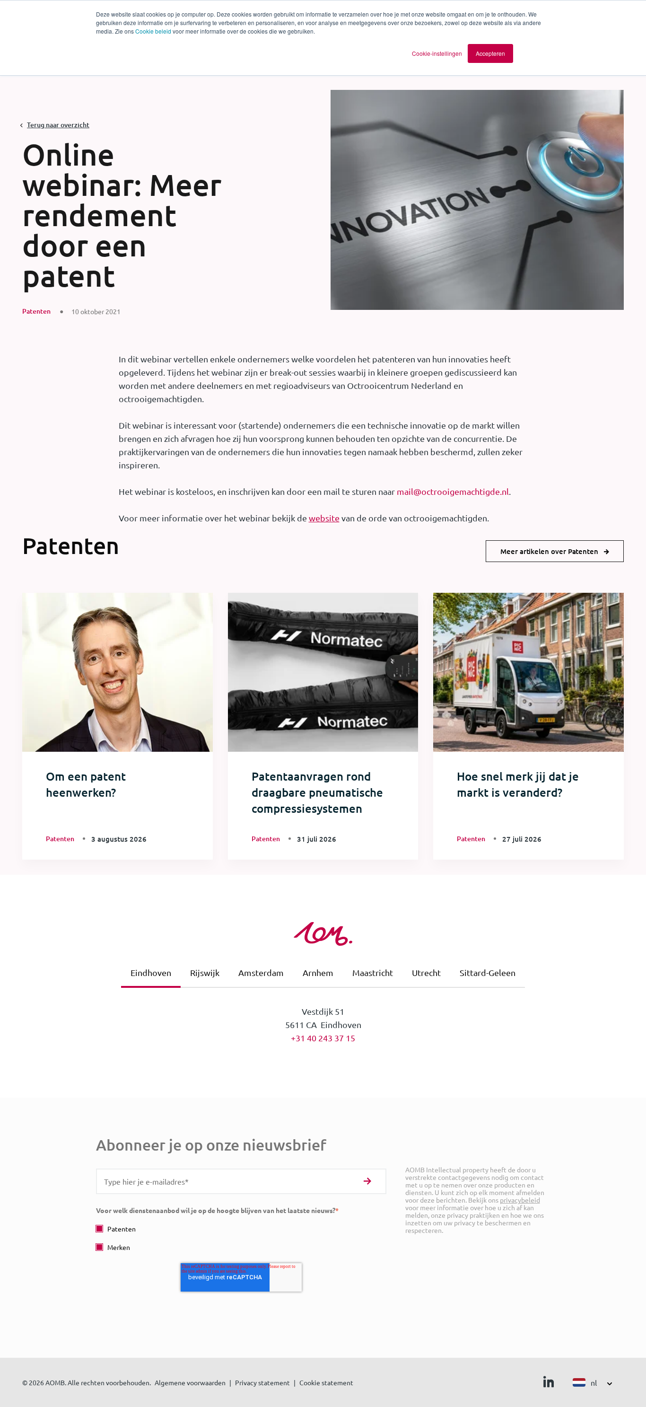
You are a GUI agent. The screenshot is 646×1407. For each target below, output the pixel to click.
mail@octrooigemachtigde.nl (453, 491)
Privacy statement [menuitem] (262, 1382)
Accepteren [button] (490, 53)
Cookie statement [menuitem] (326, 1382)
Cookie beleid (153, 31)
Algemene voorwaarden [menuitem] (190, 1382)
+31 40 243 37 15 (323, 1038)
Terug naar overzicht (58, 124)
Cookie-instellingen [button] (437, 53)
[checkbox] (241, 1238)
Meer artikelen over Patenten (549, 551)
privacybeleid (520, 1200)
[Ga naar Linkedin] (548, 1384)
